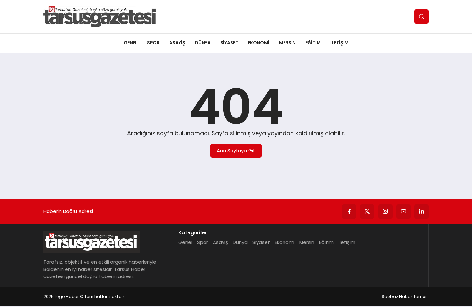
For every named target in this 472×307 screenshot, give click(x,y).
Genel (130, 42)
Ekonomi (258, 42)
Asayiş (177, 42)
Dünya (203, 42)
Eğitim (313, 42)
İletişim (339, 42)
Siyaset (229, 42)
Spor (153, 42)
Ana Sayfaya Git (236, 150)
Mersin (287, 42)
